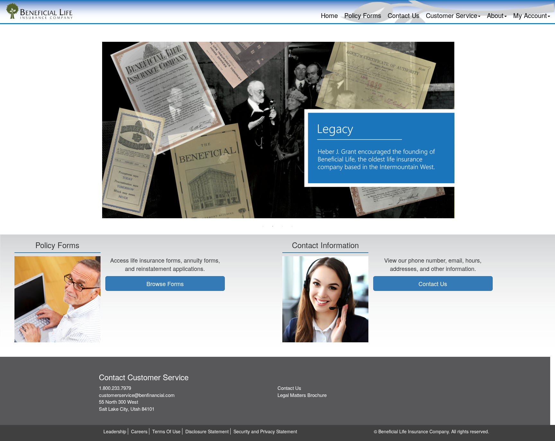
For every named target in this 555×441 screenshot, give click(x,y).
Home (329, 15)
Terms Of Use (166, 431)
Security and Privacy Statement (265, 431)
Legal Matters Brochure (302, 395)
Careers (139, 431)
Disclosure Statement (207, 431)
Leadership (114, 431)
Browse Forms (165, 283)
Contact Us (403, 15)
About (495, 15)
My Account (530, 15)
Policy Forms (362, 15)
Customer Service (451, 15)
